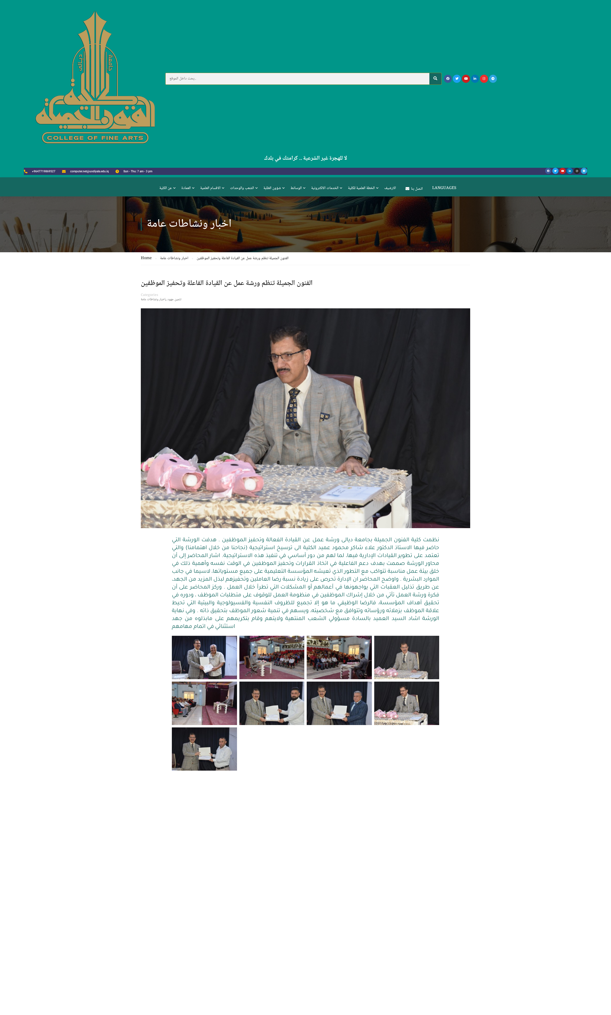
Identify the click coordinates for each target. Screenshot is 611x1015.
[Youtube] (466, 79)
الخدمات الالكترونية (324, 188)
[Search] (435, 78)
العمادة (186, 188)
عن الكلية (165, 188)
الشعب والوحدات (242, 188)
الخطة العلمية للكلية (361, 188)
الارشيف (390, 188)
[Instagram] (484, 79)
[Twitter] (457, 79)
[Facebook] (448, 79)
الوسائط (296, 188)
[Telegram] (493, 79)
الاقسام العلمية (210, 188)
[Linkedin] (475, 79)
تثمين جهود (174, 299)
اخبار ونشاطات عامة (153, 299)
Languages (444, 188)
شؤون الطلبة (272, 188)
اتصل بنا (417, 189)
